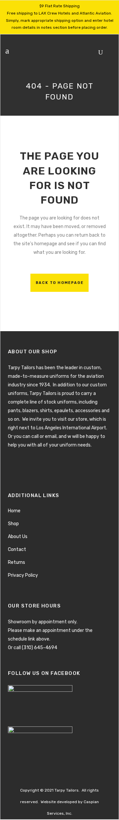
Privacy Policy (23, 575)
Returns (16, 562)
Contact (17, 549)
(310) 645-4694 (39, 647)
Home (14, 511)
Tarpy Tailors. (67, 790)
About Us (17, 536)
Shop (13, 524)
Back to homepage (60, 283)
